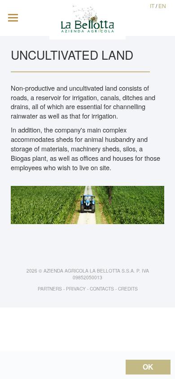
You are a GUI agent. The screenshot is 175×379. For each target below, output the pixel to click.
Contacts (102, 288)
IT (152, 5)
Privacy (76, 288)
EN (162, 5)
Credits (128, 288)
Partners (50, 288)
